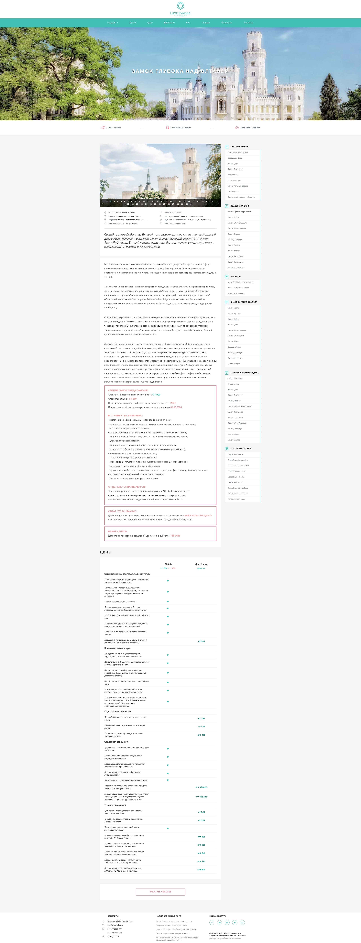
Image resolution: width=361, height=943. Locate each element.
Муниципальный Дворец (238, 186)
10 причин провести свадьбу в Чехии (171, 925)
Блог (188, 23)
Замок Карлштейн (235, 256)
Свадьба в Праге (239, 147)
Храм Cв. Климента (236, 293)
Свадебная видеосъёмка (238, 466)
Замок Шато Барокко (237, 228)
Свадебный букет (235, 482)
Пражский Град (234, 180)
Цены (150, 23)
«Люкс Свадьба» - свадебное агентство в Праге (176, 929)
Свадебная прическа (237, 471)
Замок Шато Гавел (236, 336)
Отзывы (206, 23)
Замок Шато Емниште (237, 223)
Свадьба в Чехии (240, 206)
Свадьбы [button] (112, 23)
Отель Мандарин (235, 358)
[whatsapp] (242, 922)
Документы (169, 23)
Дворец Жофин (234, 347)
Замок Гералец (234, 314)
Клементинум (233, 175)
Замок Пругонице (235, 169)
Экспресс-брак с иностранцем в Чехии (172, 933)
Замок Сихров (234, 234)
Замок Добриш (234, 217)
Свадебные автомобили (238, 488)
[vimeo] (234, 922)
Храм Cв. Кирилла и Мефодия (241, 282)
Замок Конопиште (235, 262)
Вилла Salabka (234, 364)
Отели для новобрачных (238, 494)
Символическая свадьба (245, 373)
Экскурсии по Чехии (236, 499)
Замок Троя (233, 164)
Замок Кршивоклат (236, 268)
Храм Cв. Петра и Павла (238, 288)
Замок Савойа (234, 245)
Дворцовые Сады (235, 158)
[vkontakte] (219, 922)
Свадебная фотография (238, 460)
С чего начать (113, 127)
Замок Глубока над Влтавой (239, 212)
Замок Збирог (234, 251)
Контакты (248, 23)
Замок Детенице (235, 240)
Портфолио (226, 23)
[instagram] (227, 922)
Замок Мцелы (233, 308)
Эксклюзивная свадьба (244, 302)
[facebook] (212, 922)
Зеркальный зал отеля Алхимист (242, 197)
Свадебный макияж (236, 477)
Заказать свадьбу (250, 127)
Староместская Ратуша (238, 152)
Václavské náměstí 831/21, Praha (120, 921)
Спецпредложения (181, 127)
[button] (103, 204)
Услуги (132, 23)
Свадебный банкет (236, 454)
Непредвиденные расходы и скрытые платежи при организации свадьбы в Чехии (177, 939)
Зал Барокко (233, 191)
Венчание (236, 276)
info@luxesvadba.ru (115, 925)
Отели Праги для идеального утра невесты (174, 921)
